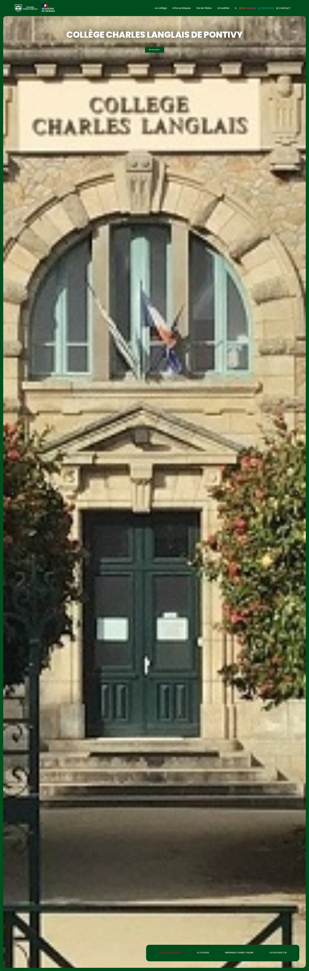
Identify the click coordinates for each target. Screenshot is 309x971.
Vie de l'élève (204, 8)
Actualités (223, 8)
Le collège (161, 8)
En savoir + (154, 49)
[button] (296, 493)
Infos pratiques (182, 8)
